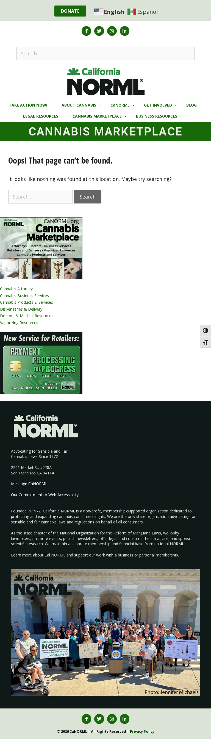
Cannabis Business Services (24, 295)
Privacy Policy (142, 731)
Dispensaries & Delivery (21, 309)
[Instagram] (112, 31)
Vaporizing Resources (19, 322)
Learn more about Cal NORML (38, 555)
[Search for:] (105, 53)
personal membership (158, 555)
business (125, 555)
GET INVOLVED (158, 105)
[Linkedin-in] (124, 31)
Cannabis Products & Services (26, 302)
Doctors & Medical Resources (26, 315)
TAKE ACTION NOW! (28, 105)
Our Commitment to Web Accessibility (45, 494)
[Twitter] (99, 31)
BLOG (191, 105)
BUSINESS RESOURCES (156, 116)
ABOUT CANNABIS (79, 105)
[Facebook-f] (86, 31)
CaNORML (120, 105)
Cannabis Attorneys (17, 288)
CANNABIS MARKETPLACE (97, 116)
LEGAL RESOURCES (40, 116)
